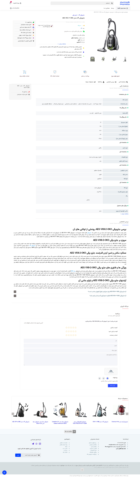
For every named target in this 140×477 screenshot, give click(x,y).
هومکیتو (126, 12)
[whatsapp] (36, 443)
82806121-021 (120, 443)
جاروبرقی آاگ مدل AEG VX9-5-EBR (20, 422)
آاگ (81, 28)
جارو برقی (112, 12)
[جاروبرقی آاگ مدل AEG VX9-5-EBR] (21, 410)
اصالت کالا (65, 452)
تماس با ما (65, 448)
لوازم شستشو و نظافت (119, 12)
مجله (66, 447)
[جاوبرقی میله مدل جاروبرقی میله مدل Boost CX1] (40, 410)
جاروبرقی (89, 233)
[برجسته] (66, 328)
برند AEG (73, 271)
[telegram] (33, 443)
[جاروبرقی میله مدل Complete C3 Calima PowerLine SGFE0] (60, 410)
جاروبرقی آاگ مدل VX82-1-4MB (100, 422)
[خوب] (71, 328)
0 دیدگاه (79, 25)
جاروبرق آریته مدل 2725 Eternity (120, 422)
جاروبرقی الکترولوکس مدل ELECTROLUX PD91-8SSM (80, 422)
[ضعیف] (73, 328)
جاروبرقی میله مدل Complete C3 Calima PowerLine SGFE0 (60, 422)
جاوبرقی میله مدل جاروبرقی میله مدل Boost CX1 (40, 422)
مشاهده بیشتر (125, 214)
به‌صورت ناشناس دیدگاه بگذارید (108, 381)
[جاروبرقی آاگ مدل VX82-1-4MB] (100, 410)
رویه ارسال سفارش (63, 445)
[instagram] (40, 443)
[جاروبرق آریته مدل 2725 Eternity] (119, 410)
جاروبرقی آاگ (81, 15)
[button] (70, 292)
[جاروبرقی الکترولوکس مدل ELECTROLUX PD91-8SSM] (80, 410)
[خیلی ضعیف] (75, 328)
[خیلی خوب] (69, 328)
